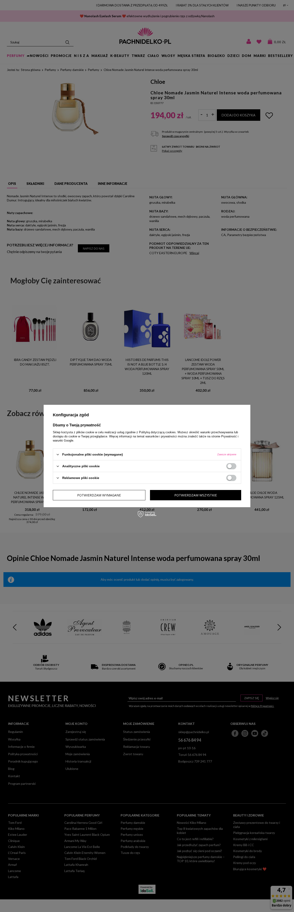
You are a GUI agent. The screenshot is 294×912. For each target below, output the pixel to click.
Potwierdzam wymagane (99, 495)
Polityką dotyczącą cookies (157, 432)
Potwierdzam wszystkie (195, 495)
